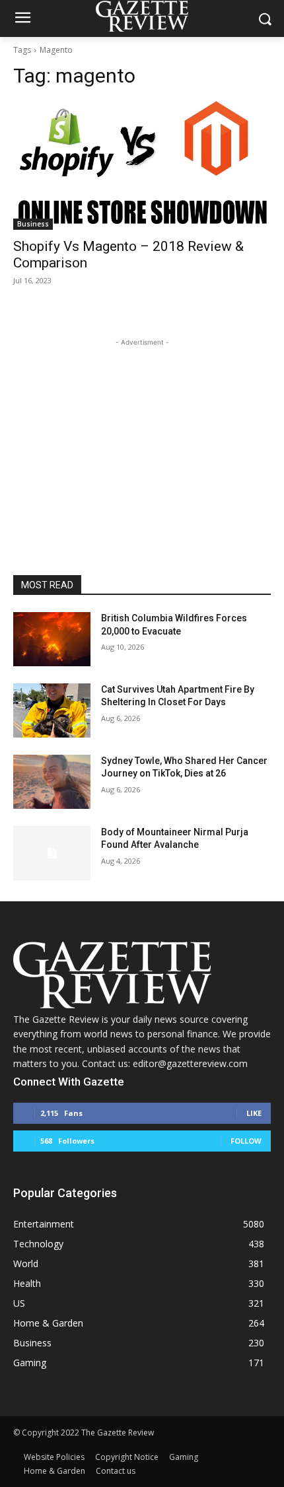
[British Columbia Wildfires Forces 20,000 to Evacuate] (51, 639)
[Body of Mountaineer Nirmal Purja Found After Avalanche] (51, 853)
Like (254, 1113)
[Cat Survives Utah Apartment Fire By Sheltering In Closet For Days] (51, 710)
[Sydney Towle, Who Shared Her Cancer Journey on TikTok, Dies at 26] (51, 782)
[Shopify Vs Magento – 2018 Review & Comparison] (142, 165)
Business (33, 223)
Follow (246, 1141)
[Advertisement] (142, 431)
